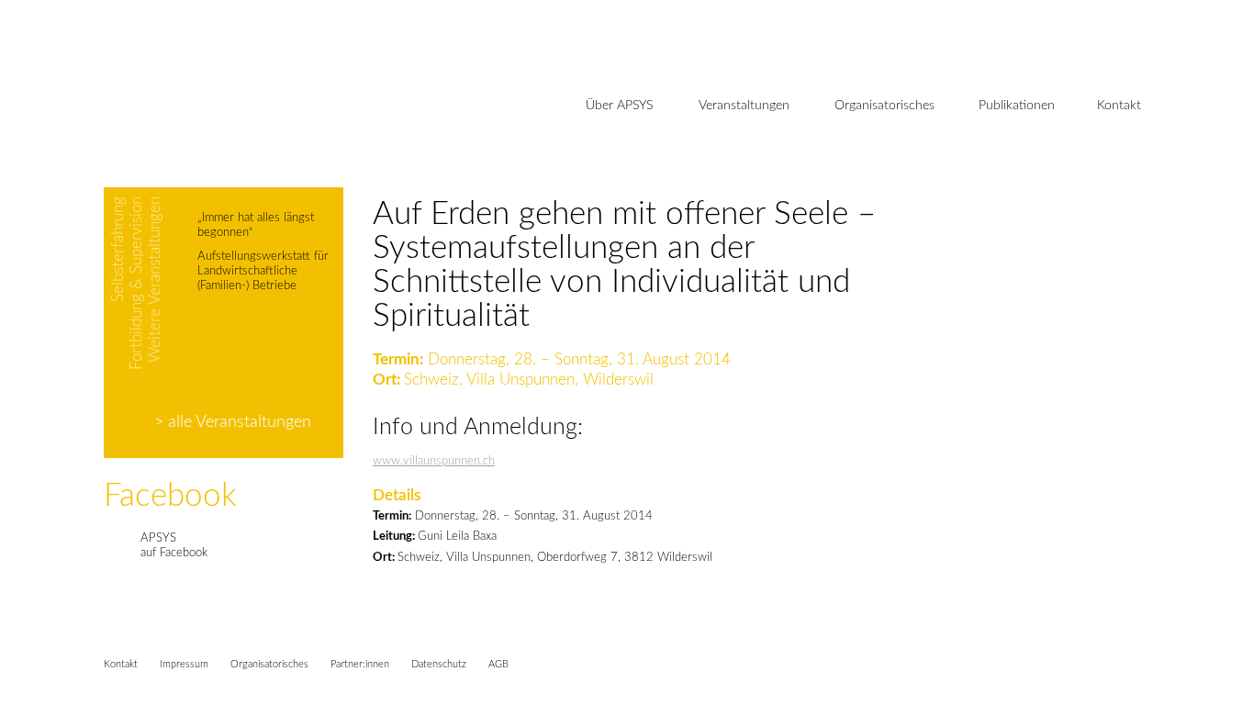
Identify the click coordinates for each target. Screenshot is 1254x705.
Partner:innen (359, 664)
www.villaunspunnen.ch (434, 461)
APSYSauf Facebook (173, 545)
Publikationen (1017, 105)
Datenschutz (438, 664)
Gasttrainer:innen (636, 199)
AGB (498, 664)
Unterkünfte (869, 168)
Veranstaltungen (744, 105)
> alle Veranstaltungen (232, 422)
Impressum (184, 664)
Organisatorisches (884, 105)
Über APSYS (619, 105)
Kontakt (1119, 105)
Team (602, 168)
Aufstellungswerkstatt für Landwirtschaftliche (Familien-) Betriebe (263, 271)
